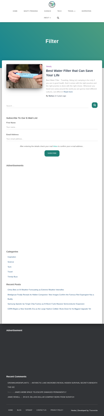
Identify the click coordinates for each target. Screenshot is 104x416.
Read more (68, 92)
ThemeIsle (93, 410)
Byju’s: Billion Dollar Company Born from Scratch (48, 397)
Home (15, 11)
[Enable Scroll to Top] (99, 411)
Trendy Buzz (13, 277)
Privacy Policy (57, 410)
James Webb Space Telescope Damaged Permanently (40, 392)
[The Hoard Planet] (52, 4)
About (46, 18)
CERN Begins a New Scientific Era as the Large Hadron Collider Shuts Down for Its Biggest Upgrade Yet (49, 309)
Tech (59, 11)
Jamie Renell (14, 397)
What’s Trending (31, 11)
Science (47, 11)
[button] (74, 11)
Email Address (12, 134)
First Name (11, 123)
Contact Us (41, 410)
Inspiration (86, 11)
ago (61, 96)
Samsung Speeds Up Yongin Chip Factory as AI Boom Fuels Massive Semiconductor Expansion (46, 304)
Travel (71, 11)
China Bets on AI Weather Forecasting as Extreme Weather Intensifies (36, 290)
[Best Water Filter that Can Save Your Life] (24, 76)
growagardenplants (18, 383)
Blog (19, 410)
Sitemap (29, 410)
